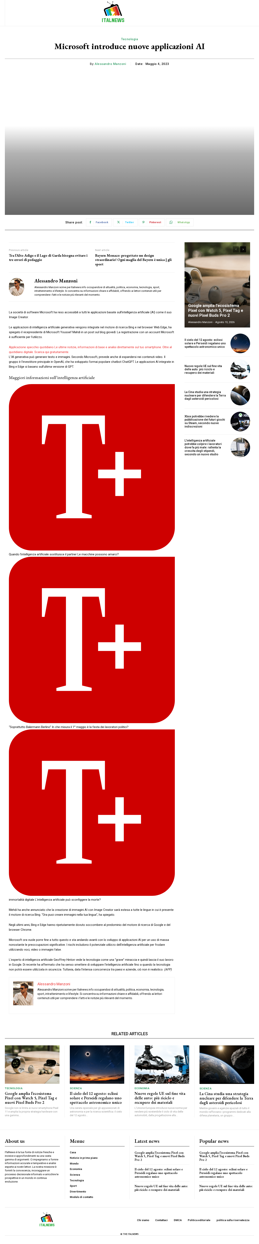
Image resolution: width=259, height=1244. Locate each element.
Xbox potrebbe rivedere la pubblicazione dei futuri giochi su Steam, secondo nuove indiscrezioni (205, 421)
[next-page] (243, 249)
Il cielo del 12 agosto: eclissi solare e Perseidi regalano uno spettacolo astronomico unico (205, 343)
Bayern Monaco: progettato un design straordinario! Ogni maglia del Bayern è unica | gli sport (133, 259)
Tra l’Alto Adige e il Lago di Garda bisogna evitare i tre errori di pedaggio (48, 257)
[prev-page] (236, 249)
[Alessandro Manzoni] (18, 287)
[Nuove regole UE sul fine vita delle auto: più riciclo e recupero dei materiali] (240, 369)
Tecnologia (129, 39)
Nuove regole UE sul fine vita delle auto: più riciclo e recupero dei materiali (203, 369)
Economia (142, 1088)
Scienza (76, 1088)
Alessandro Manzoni (110, 64)
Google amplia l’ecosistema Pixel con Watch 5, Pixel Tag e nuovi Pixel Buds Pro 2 (215, 310)
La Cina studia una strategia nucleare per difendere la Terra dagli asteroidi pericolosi (205, 395)
